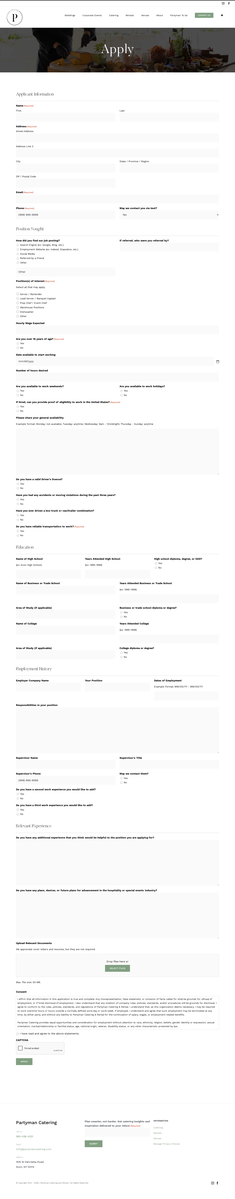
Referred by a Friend (32, 258)
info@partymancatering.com (33, 1149)
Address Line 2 (24, 146)
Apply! (24, 1061)
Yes (22, 343)
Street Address (24, 131)
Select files (117, 968)
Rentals (157, 1133)
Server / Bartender (31, 294)
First (18, 110)
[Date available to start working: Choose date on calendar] (217, 361)
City (18, 161)
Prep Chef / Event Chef (33, 303)
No (21, 347)
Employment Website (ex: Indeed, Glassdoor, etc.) (49, 249)
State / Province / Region (134, 161)
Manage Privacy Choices (166, 1144)
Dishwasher (27, 311)
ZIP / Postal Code (26, 176)
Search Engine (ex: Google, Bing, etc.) (42, 244)
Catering (158, 1127)
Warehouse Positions (32, 307)
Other (23, 262)
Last (122, 110)
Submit (93, 1143)
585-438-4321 (24, 1136)
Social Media (27, 253)
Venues (157, 1138)
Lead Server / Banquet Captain (38, 298)
